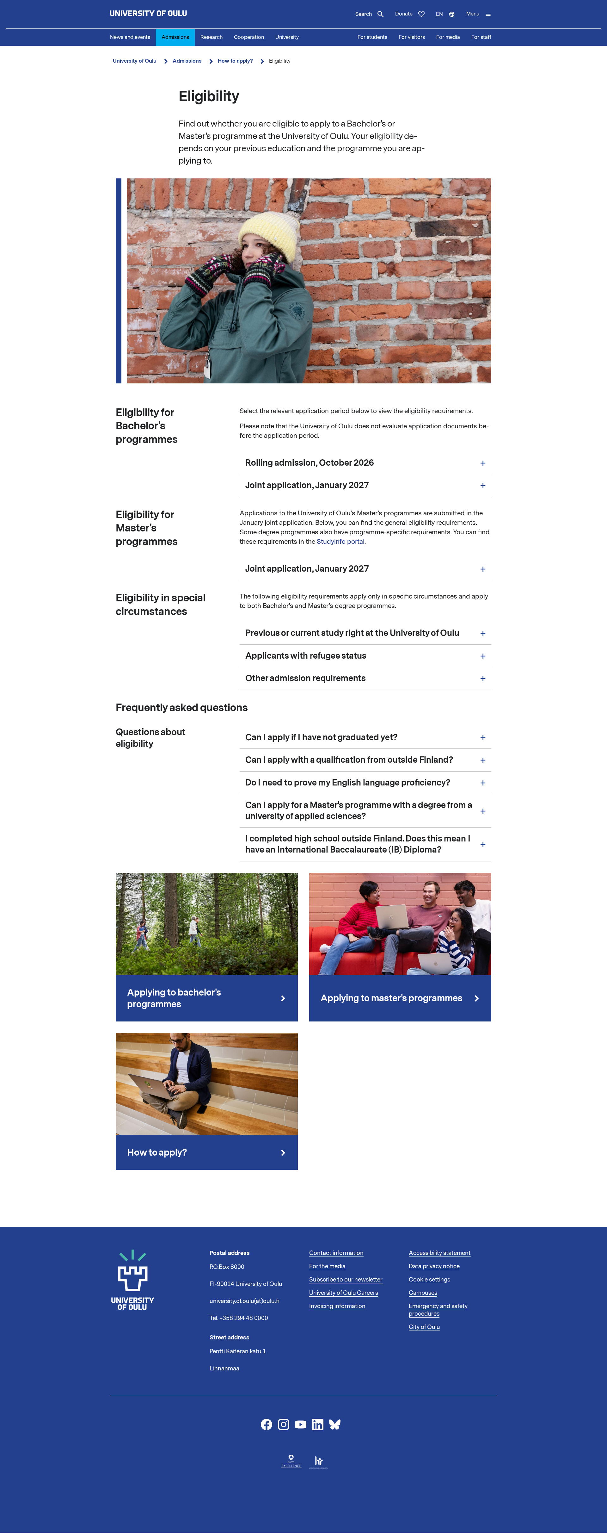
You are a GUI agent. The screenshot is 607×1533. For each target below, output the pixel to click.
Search (363, 14)
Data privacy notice (434, 1266)
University (287, 37)
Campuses (423, 1293)
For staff (481, 37)
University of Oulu (134, 61)
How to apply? (235, 61)
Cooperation (249, 37)
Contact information (336, 1253)
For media (448, 37)
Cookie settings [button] (429, 1279)
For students (372, 37)
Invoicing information (337, 1306)
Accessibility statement (440, 1253)
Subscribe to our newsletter (346, 1279)
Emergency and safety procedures (438, 1310)
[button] (479, 14)
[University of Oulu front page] (163, 14)
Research (211, 37)
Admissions (175, 37)
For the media (327, 1266)
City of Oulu (424, 1327)
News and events (130, 37)
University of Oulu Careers (343, 1293)
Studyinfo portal (341, 541)
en (448, 19)
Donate (404, 13)
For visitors (412, 37)
